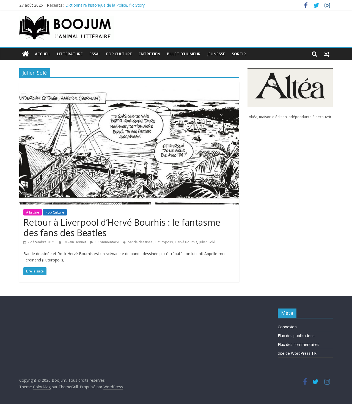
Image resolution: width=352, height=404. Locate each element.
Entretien (149, 53)
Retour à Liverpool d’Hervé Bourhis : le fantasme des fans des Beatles (121, 227)
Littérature (70, 53)
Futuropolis (164, 242)
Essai (94, 53)
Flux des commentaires (298, 344)
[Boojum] (25, 54)
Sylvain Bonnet (75, 242)
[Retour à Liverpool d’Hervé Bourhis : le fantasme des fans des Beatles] (129, 85)
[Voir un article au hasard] (327, 54)
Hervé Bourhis (186, 242)
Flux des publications (296, 335)
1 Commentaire (106, 242)
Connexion (287, 326)
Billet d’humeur (183, 53)
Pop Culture (119, 53)
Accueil (42, 53)
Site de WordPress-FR (297, 353)
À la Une (32, 212)
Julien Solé (207, 242)
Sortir (239, 53)
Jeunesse (216, 53)
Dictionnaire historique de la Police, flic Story (105, 6)
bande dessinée (140, 242)
